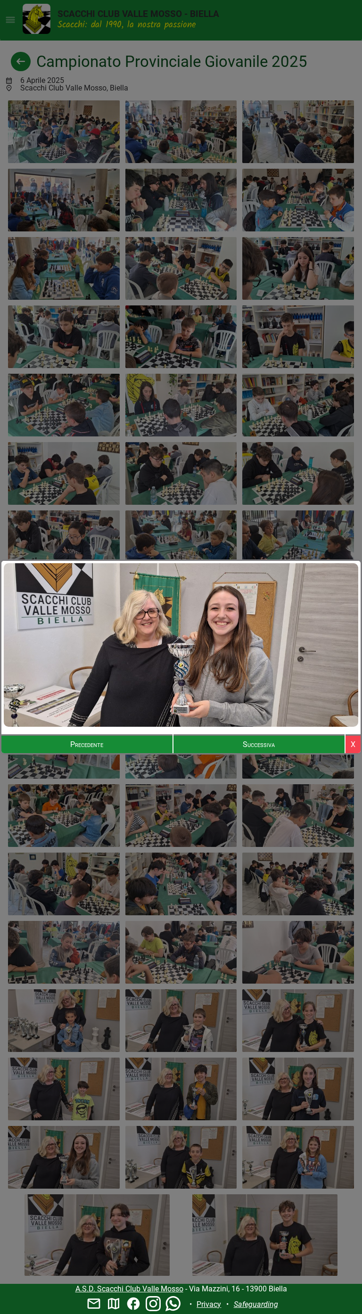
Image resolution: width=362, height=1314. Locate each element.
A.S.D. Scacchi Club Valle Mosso (129, 1288)
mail (93, 1303)
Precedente (86, 744)
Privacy (209, 1304)
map (113, 1303)
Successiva (259, 744)
